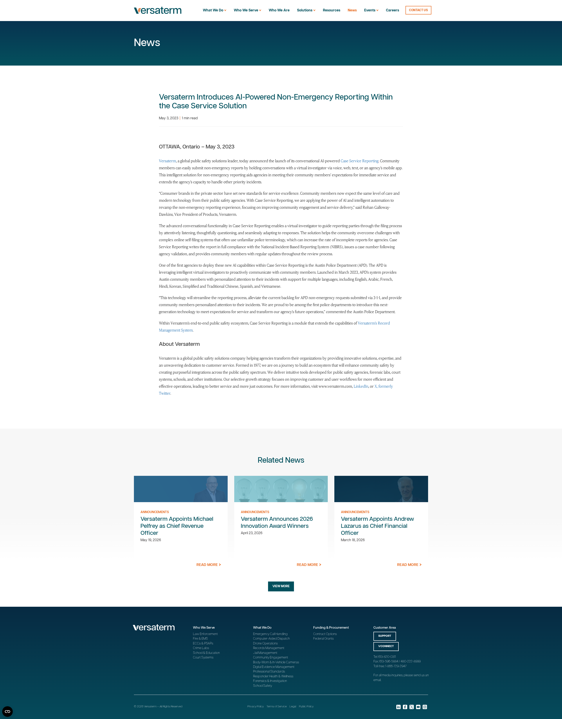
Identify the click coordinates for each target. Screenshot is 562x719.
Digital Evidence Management (273, 667)
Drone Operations (265, 643)
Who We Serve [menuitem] (246, 10)
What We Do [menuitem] (213, 10)
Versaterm (167, 161)
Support (384, 636)
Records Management (268, 648)
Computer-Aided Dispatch (271, 638)
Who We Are (279, 10)
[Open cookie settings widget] (7, 711)
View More (281, 586)
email (377, 680)
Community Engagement (270, 657)
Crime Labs (201, 648)
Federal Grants (323, 638)
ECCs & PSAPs (203, 643)
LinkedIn (361, 386)
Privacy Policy (255, 706)
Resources (331, 10)
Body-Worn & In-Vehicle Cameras (276, 662)
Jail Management (265, 653)
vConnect (386, 646)
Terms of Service (277, 706)
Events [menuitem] (369, 10)
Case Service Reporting (359, 161)
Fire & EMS (200, 638)
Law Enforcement (205, 634)
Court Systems (203, 657)
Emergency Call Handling (270, 634)
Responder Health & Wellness (273, 676)
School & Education (206, 653)
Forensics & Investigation (270, 681)
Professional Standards (269, 671)
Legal (293, 706)
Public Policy (306, 706)
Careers (392, 10)
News (352, 10)
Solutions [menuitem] (304, 10)
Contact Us (418, 10)
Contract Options (325, 634)
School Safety (262, 685)
